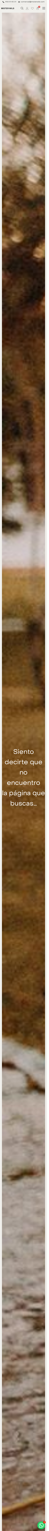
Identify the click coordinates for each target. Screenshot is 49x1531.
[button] (44, 8)
